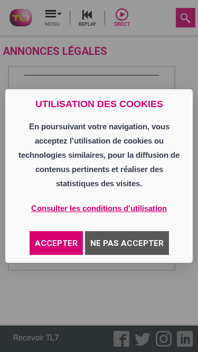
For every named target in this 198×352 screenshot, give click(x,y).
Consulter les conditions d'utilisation (99, 208)
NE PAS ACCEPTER (127, 243)
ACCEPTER (56, 243)
